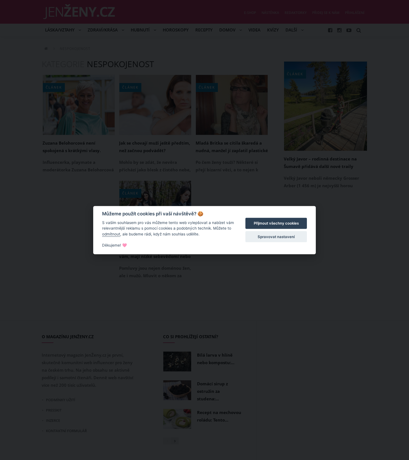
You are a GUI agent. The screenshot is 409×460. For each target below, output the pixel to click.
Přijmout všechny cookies (276, 223)
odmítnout (111, 234)
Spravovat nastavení (276, 237)
